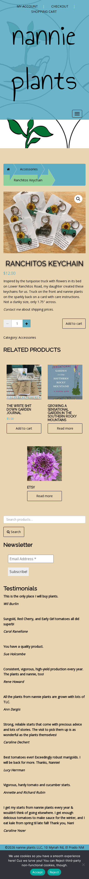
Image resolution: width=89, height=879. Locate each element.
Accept (37, 872)
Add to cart (74, 323)
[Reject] (83, 864)
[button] (78, 199)
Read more (65, 428)
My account (27, 6)
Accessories (29, 169)
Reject (54, 872)
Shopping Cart (44, 11)
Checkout (59, 6)
